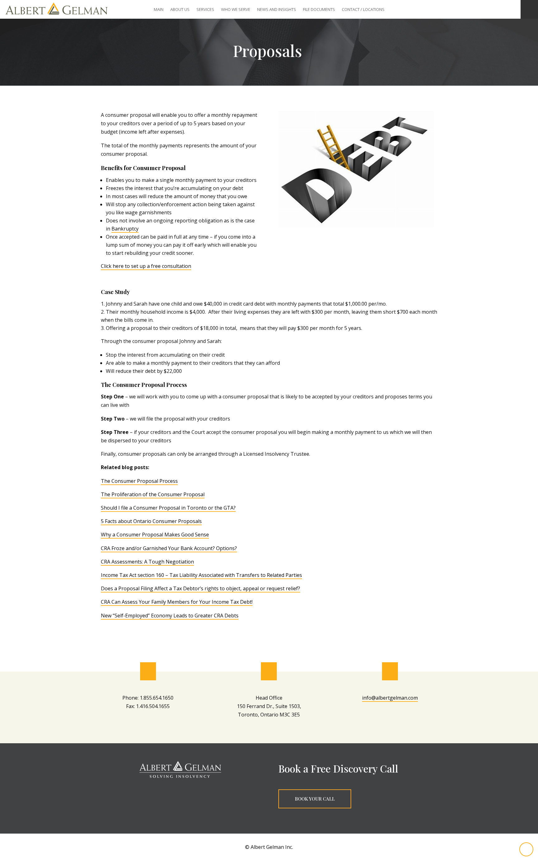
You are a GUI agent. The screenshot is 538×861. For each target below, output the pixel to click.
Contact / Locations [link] (363, 9)
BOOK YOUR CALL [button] (315, 799)
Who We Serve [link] (235, 9)
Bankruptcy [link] (125, 228)
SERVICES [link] (205, 9)
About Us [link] (180, 9)
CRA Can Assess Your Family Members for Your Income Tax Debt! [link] (176, 601)
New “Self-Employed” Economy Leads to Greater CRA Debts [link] (169, 615)
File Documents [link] (319, 9)
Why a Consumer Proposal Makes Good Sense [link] (155, 534)
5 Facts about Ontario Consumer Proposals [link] (151, 521)
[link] (56, 16)
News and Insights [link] (276, 9)
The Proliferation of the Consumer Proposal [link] (153, 494)
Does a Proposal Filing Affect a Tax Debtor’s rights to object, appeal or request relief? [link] (200, 588)
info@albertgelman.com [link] (390, 697)
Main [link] (158, 9)
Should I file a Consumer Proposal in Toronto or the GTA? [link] (168, 507)
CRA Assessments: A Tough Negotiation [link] (147, 561)
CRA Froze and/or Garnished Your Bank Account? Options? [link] (169, 548)
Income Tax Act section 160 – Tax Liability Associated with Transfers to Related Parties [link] (201, 575)
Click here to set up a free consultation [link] (146, 266)
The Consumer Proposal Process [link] (139, 481)
